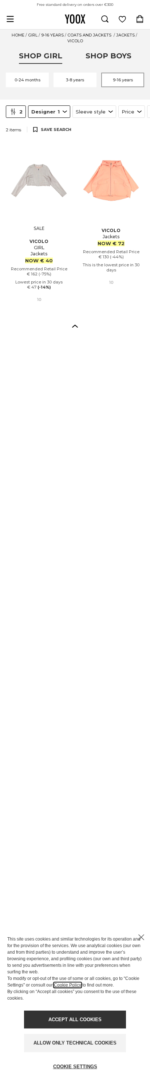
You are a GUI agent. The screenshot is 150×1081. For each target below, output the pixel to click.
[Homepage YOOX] (75, 19)
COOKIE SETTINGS (75, 1066)
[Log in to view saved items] (122, 19)
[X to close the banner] (141, 937)
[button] (75, 326)
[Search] (105, 19)
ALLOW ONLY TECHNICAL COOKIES (75, 1043)
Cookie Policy (67, 985)
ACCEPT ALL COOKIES (75, 1019)
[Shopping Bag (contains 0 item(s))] (140, 19)
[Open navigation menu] (10, 19)
